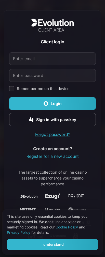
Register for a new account (53, 156)
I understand (53, 244)
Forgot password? (52, 134)
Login (56, 103)
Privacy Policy (18, 232)
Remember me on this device (43, 88)
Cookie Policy (67, 227)
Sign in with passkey (56, 119)
